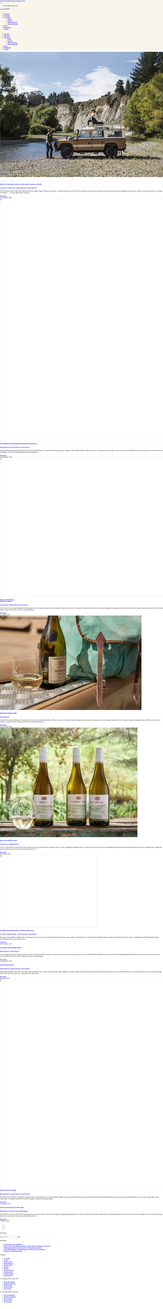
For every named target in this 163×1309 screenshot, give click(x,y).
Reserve (6, 1268)
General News (11, 188)
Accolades (3, 188)
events (6, 1260)
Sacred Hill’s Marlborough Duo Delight (10, 947)
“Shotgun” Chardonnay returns (13, 1251)
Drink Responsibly (9, 1282)
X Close (2, 1308)
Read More (3, 196)
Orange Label (14, 1211)
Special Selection (31, 188)
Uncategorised (8, 1272)
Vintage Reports (8, 1274)
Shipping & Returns (10, 1283)
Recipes (6, 1267)
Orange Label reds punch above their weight (12, 1207)
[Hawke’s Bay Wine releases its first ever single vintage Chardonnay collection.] (36, 180)
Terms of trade (8, 1287)
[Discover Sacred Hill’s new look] (68, 836)
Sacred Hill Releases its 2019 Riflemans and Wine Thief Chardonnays (18, 443)
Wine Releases (25, 447)
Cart (1, 9)
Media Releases (21, 188)
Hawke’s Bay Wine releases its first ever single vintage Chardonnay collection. (21, 184)
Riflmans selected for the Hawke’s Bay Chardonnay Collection (22, 1247)
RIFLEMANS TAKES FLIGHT (8, 713)
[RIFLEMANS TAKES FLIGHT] (70, 709)
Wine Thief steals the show (7, 965)
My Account (7, 1288)
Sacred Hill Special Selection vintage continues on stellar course (17, 930)
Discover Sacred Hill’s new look (8, 840)
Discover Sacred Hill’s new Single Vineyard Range (7, 600)
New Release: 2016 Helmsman (13, 1244)
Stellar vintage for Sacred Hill (8, 1190)
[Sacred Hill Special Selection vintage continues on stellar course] (48, 926)
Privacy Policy (8, 1285)
